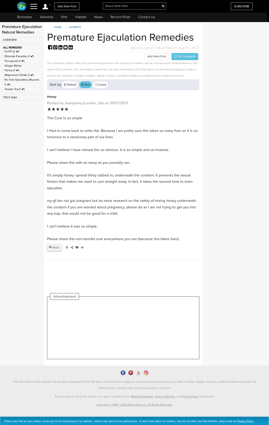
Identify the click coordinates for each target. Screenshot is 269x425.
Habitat (80, 17)
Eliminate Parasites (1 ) (19, 56)
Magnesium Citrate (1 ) (19, 75)
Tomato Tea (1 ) (15, 89)
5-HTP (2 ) (12, 51)
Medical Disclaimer (142, 396)
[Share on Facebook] (50, 48)
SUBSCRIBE (242, 6)
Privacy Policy (190, 396)
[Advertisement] (122, 329)
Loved (102, 84)
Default (71, 84)
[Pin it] (55, 48)
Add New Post (67, 6)
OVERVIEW (10, 40)
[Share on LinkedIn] (60, 48)
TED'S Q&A (10, 97)
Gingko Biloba (13, 65)
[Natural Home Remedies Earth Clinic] (22, 6)
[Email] (66, 48)
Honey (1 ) (12, 70)
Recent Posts (120, 17)
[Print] (71, 48)
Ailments (46, 17)
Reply (55, 247)
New (86, 84)
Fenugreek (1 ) (14, 61)
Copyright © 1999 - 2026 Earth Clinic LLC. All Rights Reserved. (135, 404)
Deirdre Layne (141, 48)
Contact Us (146, 17)
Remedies (24, 17)
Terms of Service (165, 396)
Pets (64, 17)
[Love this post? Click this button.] (76, 247)
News (98, 17)
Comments (186, 56)
